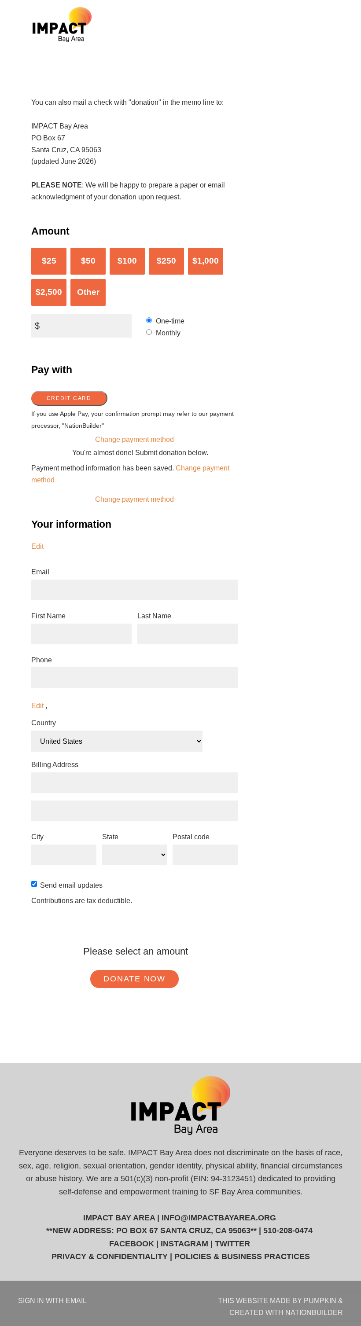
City (37, 837)
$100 (127, 260)
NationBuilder (314, 1312)
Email (40, 572)
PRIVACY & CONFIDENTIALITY (110, 1256)
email (76, 1300)
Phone (41, 660)
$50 (88, 260)
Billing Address (54, 764)
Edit (37, 546)
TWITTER (232, 1243)
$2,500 (49, 292)
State (110, 837)
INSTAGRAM (184, 1243)
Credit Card (69, 398)
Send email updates (71, 885)
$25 (49, 260)
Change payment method (134, 439)
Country (43, 723)
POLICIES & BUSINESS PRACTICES (242, 1256)
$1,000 (205, 260)
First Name (48, 616)
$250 (166, 260)
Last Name (154, 616)
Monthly (168, 333)
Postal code (191, 837)
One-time (170, 321)
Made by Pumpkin (303, 1300)
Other (88, 292)
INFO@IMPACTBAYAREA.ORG (219, 1217)
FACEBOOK (131, 1243)
